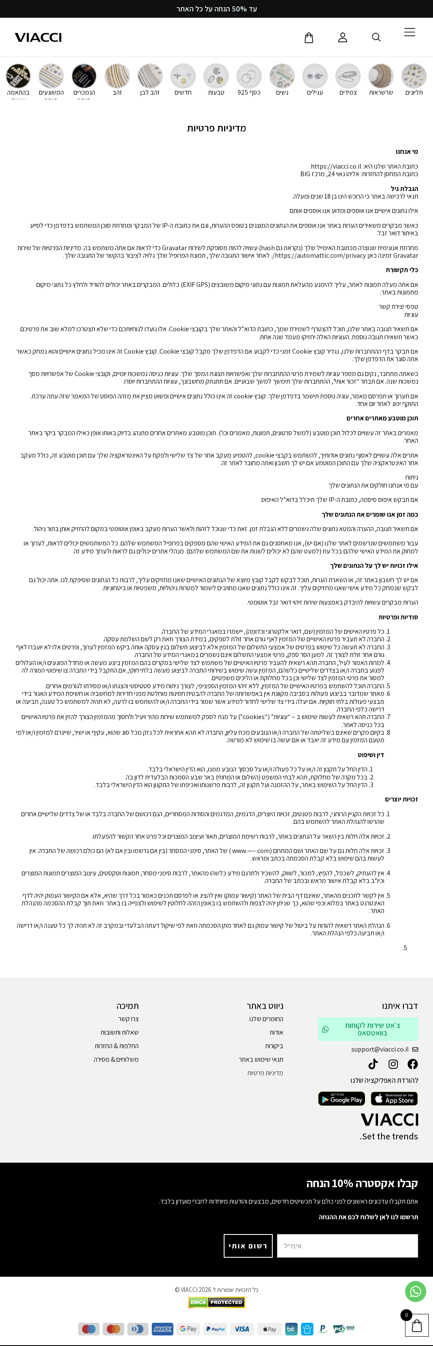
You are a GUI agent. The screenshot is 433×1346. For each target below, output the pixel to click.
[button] (362, 1183)
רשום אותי (248, 1246)
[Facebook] (413, 1064)
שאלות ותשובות (119, 1032)
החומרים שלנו (266, 1018)
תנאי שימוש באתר (261, 1059)
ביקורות (274, 1045)
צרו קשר (128, 1018)
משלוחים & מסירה (116, 1059)
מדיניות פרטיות (265, 1072)
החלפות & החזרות (116, 1045)
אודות (276, 1032)
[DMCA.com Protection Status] (216, 1306)
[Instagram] (393, 1064)
